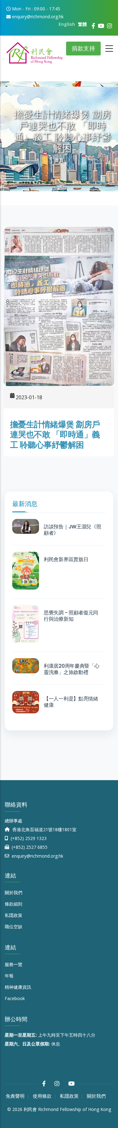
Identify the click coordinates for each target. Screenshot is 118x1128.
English (67, 24)
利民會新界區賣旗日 (66, 559)
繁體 (82, 24)
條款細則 (13, 904)
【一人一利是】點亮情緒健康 (71, 702)
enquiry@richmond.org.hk (36, 856)
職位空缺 (13, 926)
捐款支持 (83, 48)
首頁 (59, 160)
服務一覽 (13, 964)
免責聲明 (15, 1096)
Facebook (15, 998)
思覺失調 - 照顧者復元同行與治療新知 (71, 616)
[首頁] (35, 51)
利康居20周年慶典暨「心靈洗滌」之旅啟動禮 (71, 669)
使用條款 (42, 1096)
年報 (9, 976)
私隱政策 (13, 915)
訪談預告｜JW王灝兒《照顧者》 (72, 530)
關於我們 (13, 892)
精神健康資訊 (18, 987)
